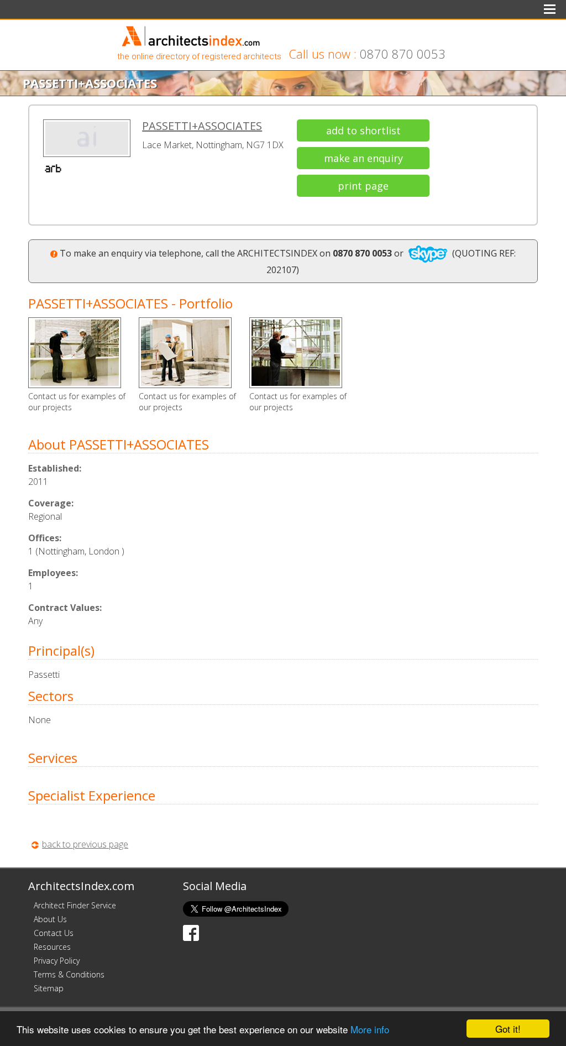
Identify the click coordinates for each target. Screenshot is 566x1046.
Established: (54, 468)
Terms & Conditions (69, 974)
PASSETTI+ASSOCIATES (202, 125)
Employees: (53, 573)
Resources (52, 947)
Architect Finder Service (75, 905)
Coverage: (51, 503)
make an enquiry (363, 158)
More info (369, 1029)
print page (363, 185)
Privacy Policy (57, 960)
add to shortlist (363, 130)
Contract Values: (65, 608)
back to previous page (85, 844)
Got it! (508, 1028)
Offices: (44, 538)
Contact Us (54, 933)
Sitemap (49, 988)
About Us (50, 919)
